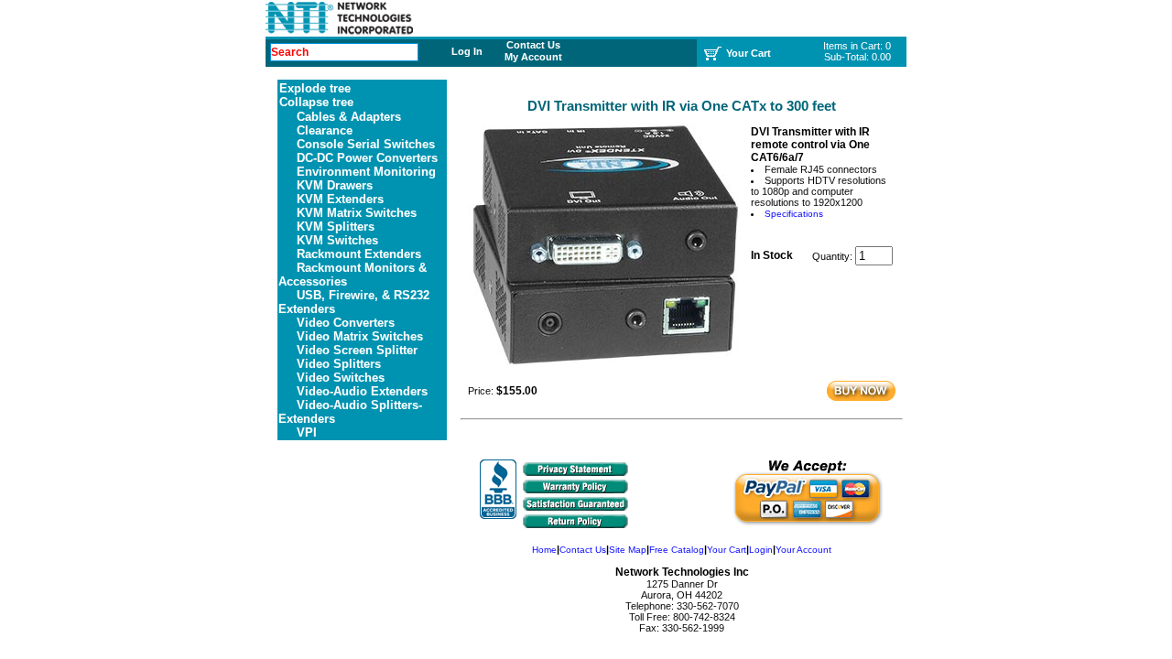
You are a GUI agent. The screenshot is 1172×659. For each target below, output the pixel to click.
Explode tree (315, 88)
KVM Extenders (340, 199)
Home (544, 550)
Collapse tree (316, 102)
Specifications (794, 214)
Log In (467, 51)
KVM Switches (337, 240)
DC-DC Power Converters (367, 158)
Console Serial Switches (366, 144)
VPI (307, 432)
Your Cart (726, 550)
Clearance (325, 130)
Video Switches (341, 377)
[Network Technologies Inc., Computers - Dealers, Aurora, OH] (498, 489)
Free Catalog (676, 550)
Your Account (803, 550)
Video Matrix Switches (360, 336)
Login (761, 550)
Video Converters (346, 323)
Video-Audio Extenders (362, 391)
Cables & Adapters (349, 117)
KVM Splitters (335, 226)
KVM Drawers (335, 185)
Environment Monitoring (366, 171)
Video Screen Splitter (357, 350)
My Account (533, 56)
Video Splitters (339, 364)
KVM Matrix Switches (357, 213)
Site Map (627, 550)
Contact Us (533, 44)
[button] (683, 497)
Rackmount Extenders (359, 254)
